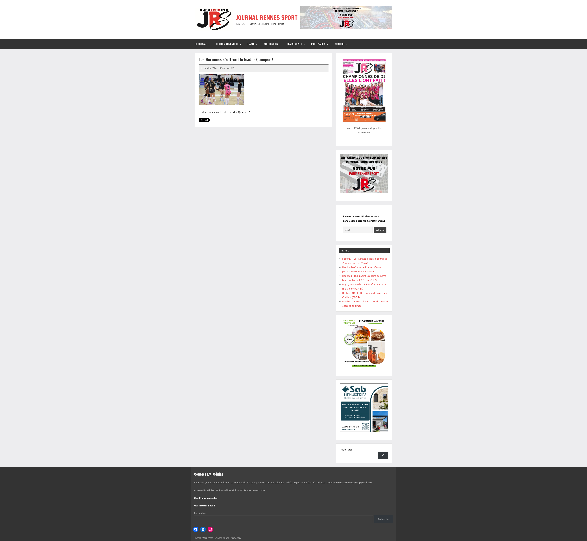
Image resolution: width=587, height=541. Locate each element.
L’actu (251, 44)
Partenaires (318, 44)
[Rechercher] (383, 455)
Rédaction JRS (227, 67)
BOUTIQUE (340, 44)
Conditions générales (205, 497)
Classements (294, 44)
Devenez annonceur (227, 44)
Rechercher (346, 449)
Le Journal (201, 44)
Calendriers (271, 44)
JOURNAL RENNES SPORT (266, 17)
